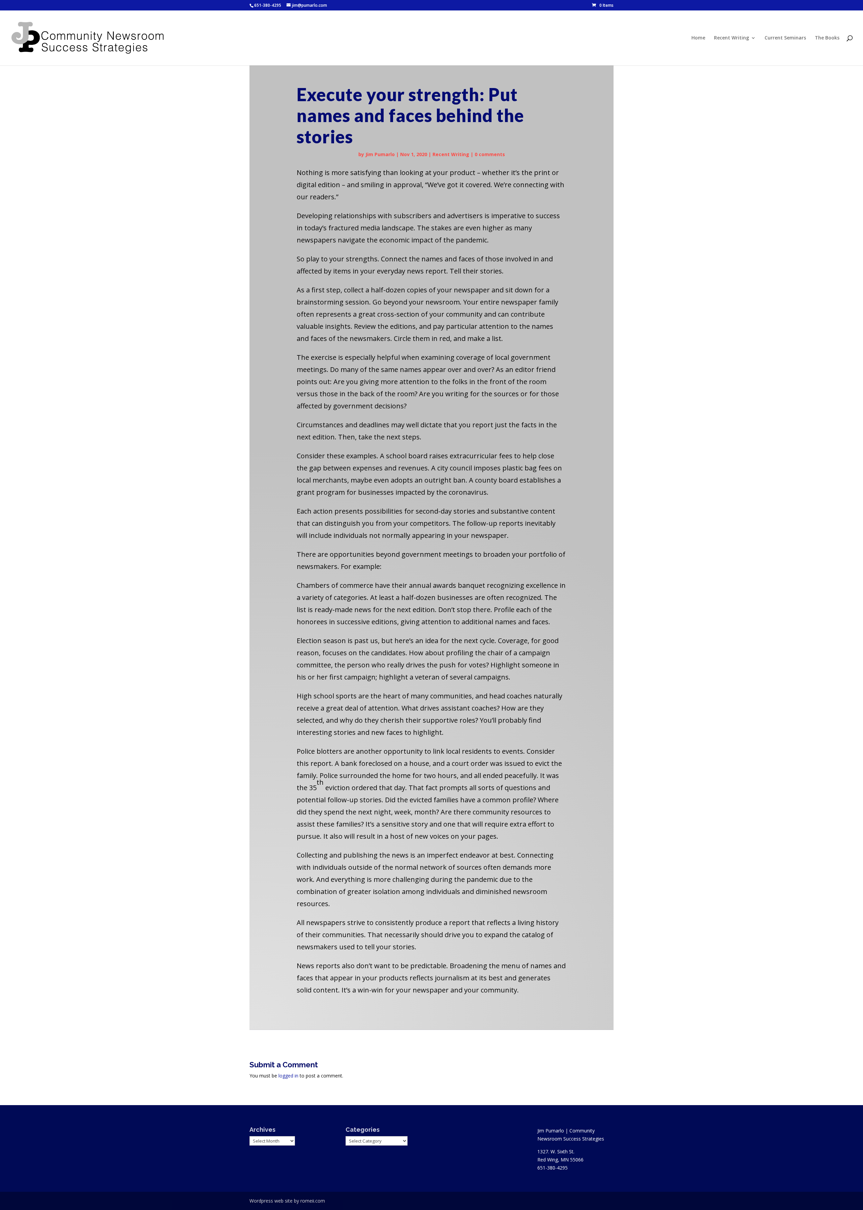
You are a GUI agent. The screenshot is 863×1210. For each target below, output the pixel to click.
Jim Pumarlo (380, 154)
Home (698, 38)
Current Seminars (785, 38)
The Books (827, 38)
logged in (288, 1075)
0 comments (490, 154)
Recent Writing (731, 38)
